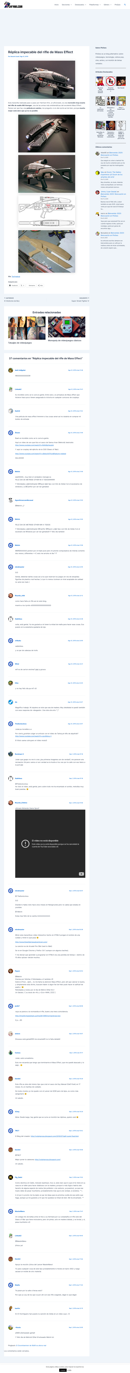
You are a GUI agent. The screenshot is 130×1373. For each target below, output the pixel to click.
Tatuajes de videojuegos (20, 343)
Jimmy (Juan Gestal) (109, 192)
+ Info (69, 1370)
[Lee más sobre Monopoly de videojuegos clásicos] (66, 327)
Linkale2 (18, 389)
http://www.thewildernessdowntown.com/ (31, 942)
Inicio (57, 5)
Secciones (66, 5)
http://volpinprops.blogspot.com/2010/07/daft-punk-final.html (55, 1136)
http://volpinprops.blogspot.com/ (48, 1160)
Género (106, 5)
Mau (102, 172)
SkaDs (17, 1285)
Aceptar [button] (62, 1370)
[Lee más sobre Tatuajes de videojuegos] (27, 328)
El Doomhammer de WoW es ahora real (31, 1345)
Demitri (17, 1079)
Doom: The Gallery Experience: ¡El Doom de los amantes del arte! (111, 174)
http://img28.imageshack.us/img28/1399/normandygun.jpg (37, 1016)
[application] (71, 5)
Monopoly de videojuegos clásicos (64, 340)
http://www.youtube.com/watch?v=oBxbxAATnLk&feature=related (40, 454)
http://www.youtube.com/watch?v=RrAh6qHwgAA (34, 445)
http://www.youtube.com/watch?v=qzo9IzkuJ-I (33, 736)
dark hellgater (20, 370)
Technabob (16, 276)
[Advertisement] (65, 24)
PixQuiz (117, 5)
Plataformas (94, 5)
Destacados (79, 5)
